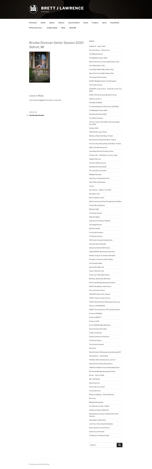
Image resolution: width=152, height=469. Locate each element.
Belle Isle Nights (94, 217)
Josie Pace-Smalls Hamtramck (99, 178)
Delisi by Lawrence (95, 99)
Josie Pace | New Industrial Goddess (101, 424)
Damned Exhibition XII (96, 267)
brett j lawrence (62, 8)
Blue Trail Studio (94, 379)
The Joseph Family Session (98, 77)
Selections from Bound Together (100, 221)
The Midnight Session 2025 (98, 58)
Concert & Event (74, 23)
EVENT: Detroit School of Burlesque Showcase (104, 302)
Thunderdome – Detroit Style (98, 356)
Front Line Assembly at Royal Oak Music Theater (105, 143)
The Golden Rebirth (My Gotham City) (101, 69)
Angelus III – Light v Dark (97, 46)
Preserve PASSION (95, 313)
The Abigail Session (95, 225)
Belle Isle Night (94, 209)
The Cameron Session (96, 344)
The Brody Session (95, 340)
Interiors (61, 23)
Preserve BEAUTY (95, 317)
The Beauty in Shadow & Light (99, 435)
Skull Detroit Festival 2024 (98, 114)
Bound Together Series (96, 197)
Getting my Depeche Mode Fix (99, 410)
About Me (72, 28)
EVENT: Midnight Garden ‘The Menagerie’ (103, 81)
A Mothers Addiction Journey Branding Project (104, 367)
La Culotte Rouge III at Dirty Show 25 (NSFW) (104, 106)
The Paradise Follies (95, 263)
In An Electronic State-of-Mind (99, 406)
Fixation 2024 (93, 128)
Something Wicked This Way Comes (101, 151)
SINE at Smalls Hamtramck (98, 147)
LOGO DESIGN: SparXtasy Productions (102, 251)
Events (85, 23)
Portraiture (33, 23)
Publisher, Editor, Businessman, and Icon (102, 360)
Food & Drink (114, 23)
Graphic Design (52, 28)
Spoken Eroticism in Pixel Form (99, 336)
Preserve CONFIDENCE (97, 306)
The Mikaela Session (96, 54)
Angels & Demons (95, 159)
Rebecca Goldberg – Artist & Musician (101, 394)
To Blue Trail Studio (95, 333)
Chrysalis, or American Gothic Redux (101, 259)
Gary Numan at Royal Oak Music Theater (102, 140)
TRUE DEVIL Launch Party (98, 132)
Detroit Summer (94, 383)
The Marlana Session (96, 118)
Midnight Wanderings (96, 402)
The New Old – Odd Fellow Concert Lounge (103, 155)
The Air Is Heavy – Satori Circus (99, 50)
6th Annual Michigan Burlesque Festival (102, 282)
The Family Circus (95, 391)
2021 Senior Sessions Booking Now (101, 240)
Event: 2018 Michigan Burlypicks (100, 325)
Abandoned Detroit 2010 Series (99, 248)
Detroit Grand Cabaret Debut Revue (101, 364)
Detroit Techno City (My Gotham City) (101, 73)
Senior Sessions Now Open (98, 329)
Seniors (51, 23)
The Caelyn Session (95, 213)
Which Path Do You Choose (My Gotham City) (104, 62)
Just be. (91, 186)
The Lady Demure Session (97, 170)
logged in (42, 100)
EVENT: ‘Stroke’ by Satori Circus (99, 298)
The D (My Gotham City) (97, 65)
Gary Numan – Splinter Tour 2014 (100, 190)
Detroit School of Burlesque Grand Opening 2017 (105, 352)
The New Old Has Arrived (97, 163)
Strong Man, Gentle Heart (97, 420)
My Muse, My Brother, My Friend (99, 279)
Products (95, 23)
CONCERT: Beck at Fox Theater (99, 294)
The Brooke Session (95, 236)
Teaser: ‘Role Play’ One (96, 271)
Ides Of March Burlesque (97, 182)
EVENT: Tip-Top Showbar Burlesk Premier (103, 95)
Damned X (92, 348)
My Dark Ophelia (94, 228)
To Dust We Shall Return (97, 205)
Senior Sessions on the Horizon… (99, 428)
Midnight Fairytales (95, 174)
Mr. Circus (92, 398)
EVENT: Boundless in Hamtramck (100, 286)
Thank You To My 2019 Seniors (99, 275)
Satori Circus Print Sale (96, 431)
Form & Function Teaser (97, 290)
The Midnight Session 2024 (98, 110)
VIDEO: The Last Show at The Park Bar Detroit (104, 309)
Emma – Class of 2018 (96, 375)
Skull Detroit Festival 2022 (97, 167)
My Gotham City (94, 194)
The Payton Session (95, 85)
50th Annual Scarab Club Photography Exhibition (105, 201)
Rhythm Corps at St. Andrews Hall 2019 (102, 255)
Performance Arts (35, 28)
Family (43, 23)
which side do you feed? (97, 387)
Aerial (104, 23)
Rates (63, 28)
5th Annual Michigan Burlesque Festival (102, 371)
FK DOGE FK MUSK (95, 102)
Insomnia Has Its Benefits (97, 244)
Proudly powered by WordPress (39, 464)
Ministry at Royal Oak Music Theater (101, 136)
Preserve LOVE (94, 321)
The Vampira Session (96, 232)
